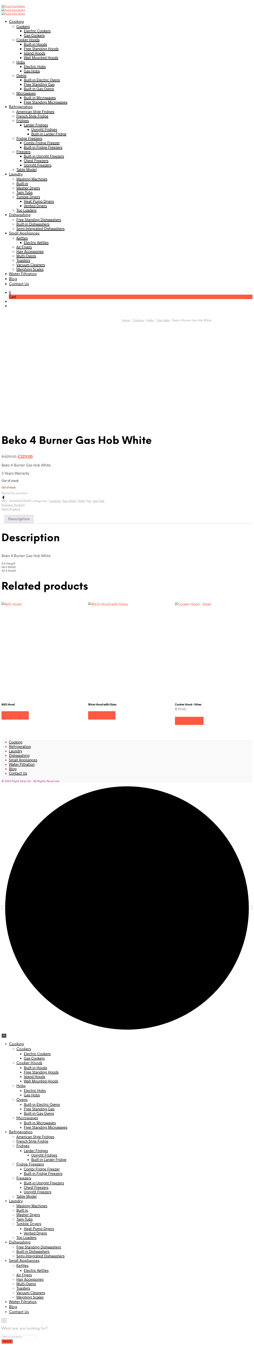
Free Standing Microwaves (45, 102)
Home (126, 320)
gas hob (99, 501)
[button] (10, 292)
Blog (13, 279)
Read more (15, 715)
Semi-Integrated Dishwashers (40, 228)
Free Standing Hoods (41, 48)
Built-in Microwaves (40, 97)
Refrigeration (21, 107)
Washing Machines (31, 179)
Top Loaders (26, 210)
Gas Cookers (34, 35)
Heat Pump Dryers (39, 201)
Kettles (22, 238)
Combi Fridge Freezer (42, 143)
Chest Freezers (36, 160)
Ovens (21, 75)
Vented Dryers (35, 205)
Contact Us (19, 284)
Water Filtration (23, 274)
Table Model (26, 169)
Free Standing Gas (39, 84)
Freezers (23, 151)
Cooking (16, 22)
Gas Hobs (32, 71)
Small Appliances (24, 233)
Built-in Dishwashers (32, 224)
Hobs (20, 62)
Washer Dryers (28, 188)
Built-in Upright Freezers (44, 156)
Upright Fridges (44, 129)
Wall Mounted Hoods (41, 57)
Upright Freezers (37, 165)
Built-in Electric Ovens (42, 80)
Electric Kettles (36, 242)
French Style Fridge (32, 116)
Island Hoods (34, 53)
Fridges (22, 120)
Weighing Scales (30, 269)
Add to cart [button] (189, 721)
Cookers (23, 26)
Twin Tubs (24, 192)
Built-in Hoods (35, 44)
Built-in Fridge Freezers (43, 147)
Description (19, 519)
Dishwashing (19, 215)
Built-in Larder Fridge (48, 134)
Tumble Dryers (28, 197)
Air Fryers (24, 247)
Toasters (23, 260)
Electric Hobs (35, 66)
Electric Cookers (37, 31)
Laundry (16, 174)
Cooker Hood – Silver (188, 704)
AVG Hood (8, 704)
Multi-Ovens (26, 256)
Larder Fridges (36, 125)
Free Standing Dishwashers (38, 219)
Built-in (22, 183)
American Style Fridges (35, 111)
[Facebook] (3, 497)
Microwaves (26, 93)
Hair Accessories (30, 251)
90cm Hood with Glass (102, 704)
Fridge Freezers (29, 138)
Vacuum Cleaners (30, 265)
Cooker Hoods (28, 40)
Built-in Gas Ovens (39, 89)
